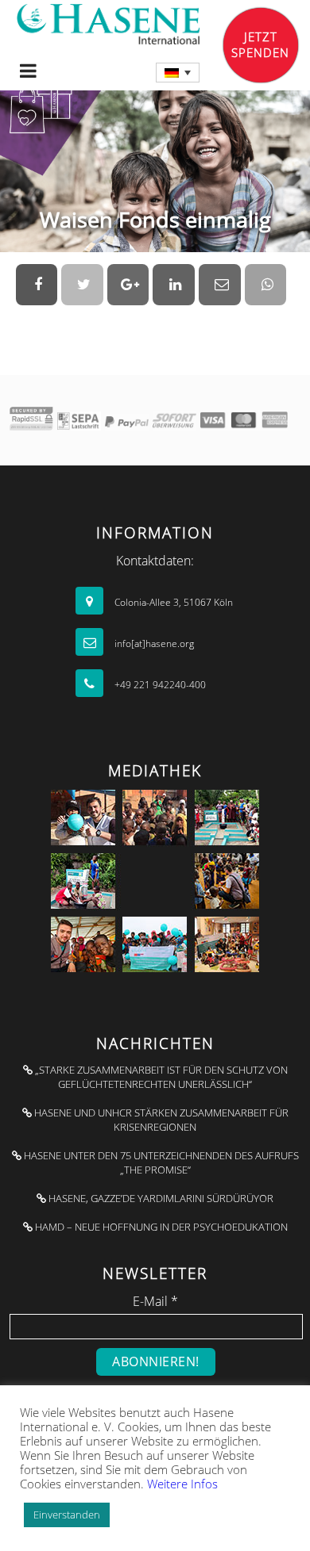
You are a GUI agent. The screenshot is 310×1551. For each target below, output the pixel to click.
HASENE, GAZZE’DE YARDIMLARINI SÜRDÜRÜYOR (159, 1198)
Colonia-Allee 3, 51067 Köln (172, 602)
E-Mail (155, 1301)
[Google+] (128, 284)
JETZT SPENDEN (260, 44)
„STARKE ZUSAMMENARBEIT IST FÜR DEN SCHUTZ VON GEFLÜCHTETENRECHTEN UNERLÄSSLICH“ (160, 1077)
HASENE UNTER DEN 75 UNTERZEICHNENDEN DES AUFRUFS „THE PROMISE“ (160, 1162)
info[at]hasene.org (153, 643)
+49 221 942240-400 (159, 684)
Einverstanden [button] (66, 1514)
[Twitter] (82, 284)
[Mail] (220, 284)
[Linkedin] (174, 284)
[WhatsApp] (266, 284)
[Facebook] (37, 284)
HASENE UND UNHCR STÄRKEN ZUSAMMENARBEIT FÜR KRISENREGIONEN (160, 1119)
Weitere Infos (182, 1484)
